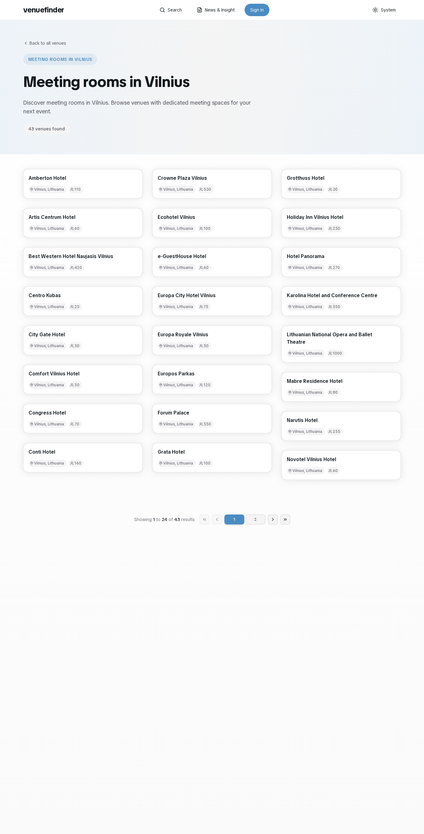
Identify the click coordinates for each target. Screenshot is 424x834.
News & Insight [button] (220, 10)
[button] (82, 183)
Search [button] (175, 10)
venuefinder (43, 10)
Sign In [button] (257, 10)
